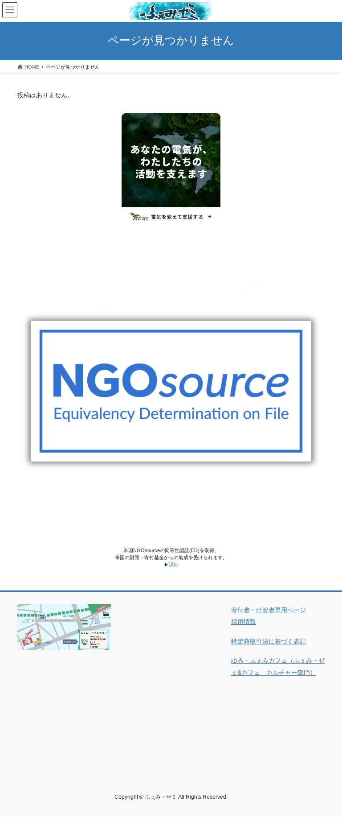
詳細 (174, 564)
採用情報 (243, 621)
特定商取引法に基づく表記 (268, 641)
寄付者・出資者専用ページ (268, 610)
